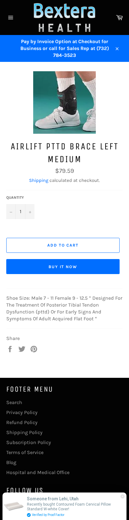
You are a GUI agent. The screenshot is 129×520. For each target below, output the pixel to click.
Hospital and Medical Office (38, 472)
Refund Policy (22, 422)
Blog (11, 462)
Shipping (38, 180)
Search (14, 402)
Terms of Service (25, 452)
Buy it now (63, 266)
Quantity (15, 197)
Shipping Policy (24, 432)
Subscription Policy (28, 442)
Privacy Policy (22, 412)
